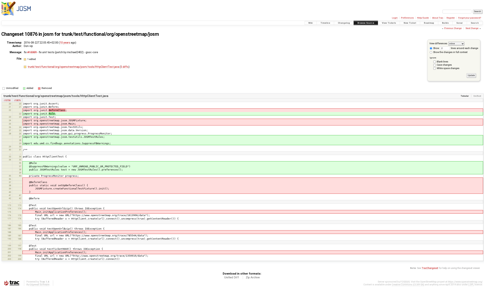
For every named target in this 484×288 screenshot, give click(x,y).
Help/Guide (423, 18)
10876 (31, 34)
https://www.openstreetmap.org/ (465, 281)
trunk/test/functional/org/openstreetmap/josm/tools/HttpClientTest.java (74, 66)
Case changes (444, 64)
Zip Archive (253, 277)
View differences (438, 43)
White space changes (448, 68)
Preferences (407, 18)
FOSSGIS (405, 281)
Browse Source (366, 23)
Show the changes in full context (450, 52)
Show (436, 48)
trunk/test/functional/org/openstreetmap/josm (110, 34)
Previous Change (453, 28)
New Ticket (410, 23)
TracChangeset (430, 268)
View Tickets (389, 23)
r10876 (17, 100)
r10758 (7, 100)
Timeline (325, 23)
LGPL (471, 284)
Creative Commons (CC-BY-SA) (408, 284)
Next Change (472, 28)
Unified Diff (231, 277)
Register (451, 18)
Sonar (459, 23)
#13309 (32, 52)
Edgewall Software (39, 284)
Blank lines (442, 61)
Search (475, 23)
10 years (65, 42)
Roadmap (429, 23)
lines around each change (464, 48)
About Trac (437, 18)
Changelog (344, 23)
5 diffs (125, 66)
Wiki (310, 23)
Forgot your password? (469, 18)
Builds (445, 23)
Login (395, 18)
